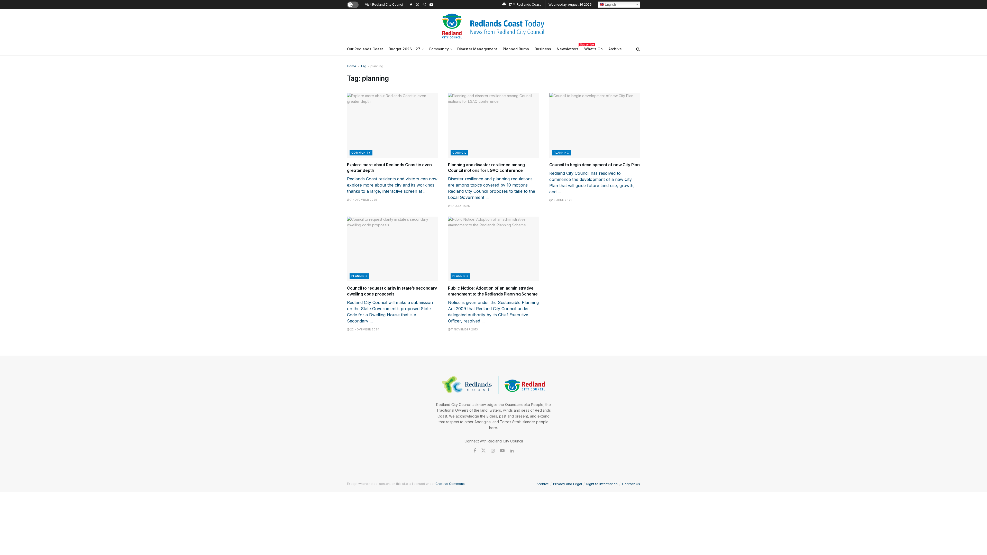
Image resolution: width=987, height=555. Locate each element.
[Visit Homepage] (493, 26)
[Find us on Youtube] (431, 5)
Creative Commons (450, 484)
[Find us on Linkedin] (512, 451)
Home (351, 66)
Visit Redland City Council (384, 4)
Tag (363, 66)
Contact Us (631, 484)
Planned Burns (516, 49)
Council (459, 152)
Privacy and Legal (567, 484)
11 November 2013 (464, 329)
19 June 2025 (562, 200)
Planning (561, 152)
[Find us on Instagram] (424, 5)
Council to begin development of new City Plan (594, 164)
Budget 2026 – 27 (404, 49)
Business (543, 49)
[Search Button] (638, 49)
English (610, 4)
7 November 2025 (363, 199)
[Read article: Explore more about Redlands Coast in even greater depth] (392, 125)
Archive (615, 49)
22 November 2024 (364, 329)
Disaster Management (477, 49)
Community (439, 49)
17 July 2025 (460, 206)
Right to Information (602, 484)
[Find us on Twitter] (417, 5)
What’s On (593, 49)
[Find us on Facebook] (411, 5)
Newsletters (568, 48)
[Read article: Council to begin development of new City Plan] (594, 125)
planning (376, 66)
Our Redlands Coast (365, 49)
